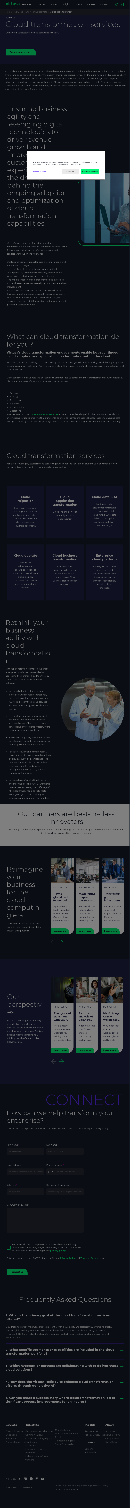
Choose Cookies (39, 171)
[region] (66, 165)
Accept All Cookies (90, 171)
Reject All (70, 171)
